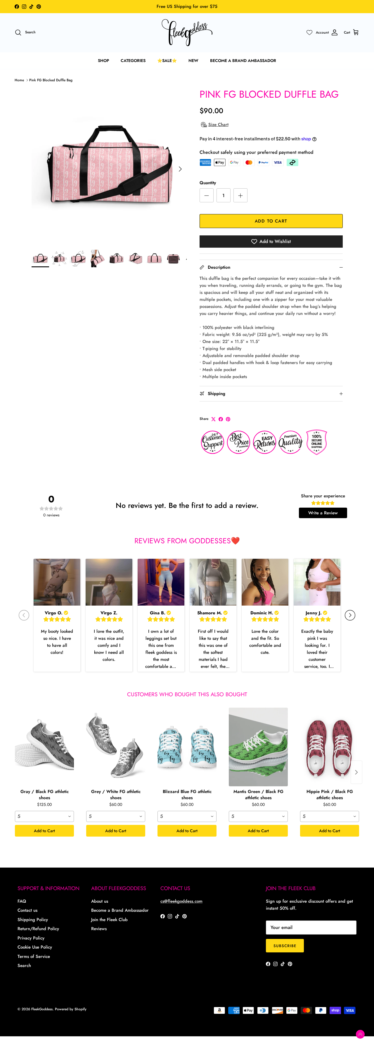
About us (99, 901)
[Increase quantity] (240, 195)
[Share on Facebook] (221, 419)
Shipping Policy (33, 919)
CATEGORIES (133, 60)
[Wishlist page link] (309, 32)
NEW (193, 60)
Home (19, 80)
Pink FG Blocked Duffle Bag (50, 80)
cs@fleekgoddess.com (181, 901)
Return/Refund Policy (38, 928)
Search (24, 965)
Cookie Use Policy (35, 947)
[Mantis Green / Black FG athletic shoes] (258, 747)
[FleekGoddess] (187, 32)
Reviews (99, 928)
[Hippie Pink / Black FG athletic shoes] (329, 747)
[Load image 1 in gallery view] (109, 166)
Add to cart (271, 221)
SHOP (103, 60)
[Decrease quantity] (207, 195)
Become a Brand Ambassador (120, 910)
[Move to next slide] (350, 615)
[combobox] (44, 816)
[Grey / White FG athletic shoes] (115, 747)
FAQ (22, 901)
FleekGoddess (42, 1009)
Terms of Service (34, 956)
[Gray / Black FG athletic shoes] (44, 747)
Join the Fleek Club (109, 919)
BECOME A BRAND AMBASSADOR (243, 60)
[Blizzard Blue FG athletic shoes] (187, 747)
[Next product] (356, 772)
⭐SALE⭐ (167, 60)
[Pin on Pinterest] (228, 419)
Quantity (208, 183)
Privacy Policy (31, 938)
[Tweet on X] (213, 419)
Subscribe (284, 946)
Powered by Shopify (70, 1009)
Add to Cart (44, 831)
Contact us (27, 910)
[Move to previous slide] (24, 615)
